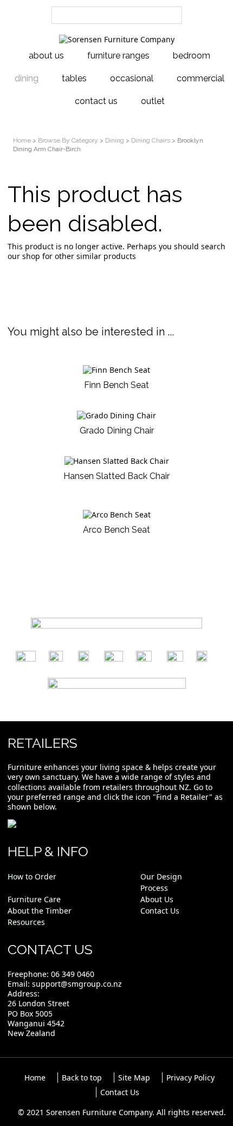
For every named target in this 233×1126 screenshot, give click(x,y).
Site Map (134, 1077)
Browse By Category (68, 140)
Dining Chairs (150, 140)
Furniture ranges (118, 55)
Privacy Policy (190, 1077)
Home (22, 140)
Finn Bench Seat (116, 385)
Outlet (153, 101)
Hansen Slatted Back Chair (116, 476)
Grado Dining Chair (117, 430)
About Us (46, 55)
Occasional (131, 78)
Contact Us (96, 101)
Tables (74, 78)
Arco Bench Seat (116, 530)
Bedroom (191, 55)
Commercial (200, 78)
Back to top (82, 1077)
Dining (26, 78)
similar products (106, 256)
